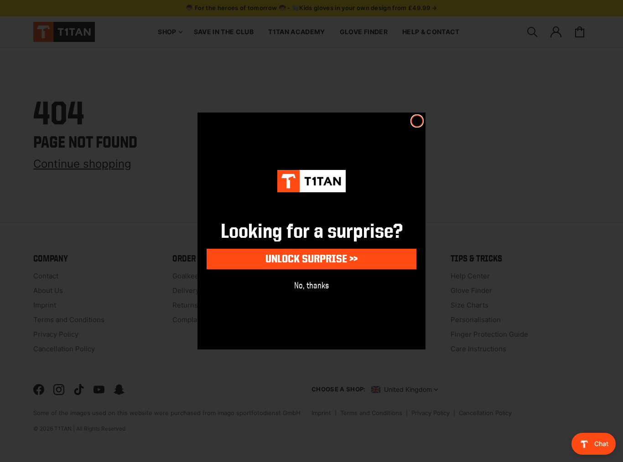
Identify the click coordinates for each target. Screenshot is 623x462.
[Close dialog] (417, 121)
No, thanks (311, 285)
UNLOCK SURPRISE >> (311, 258)
